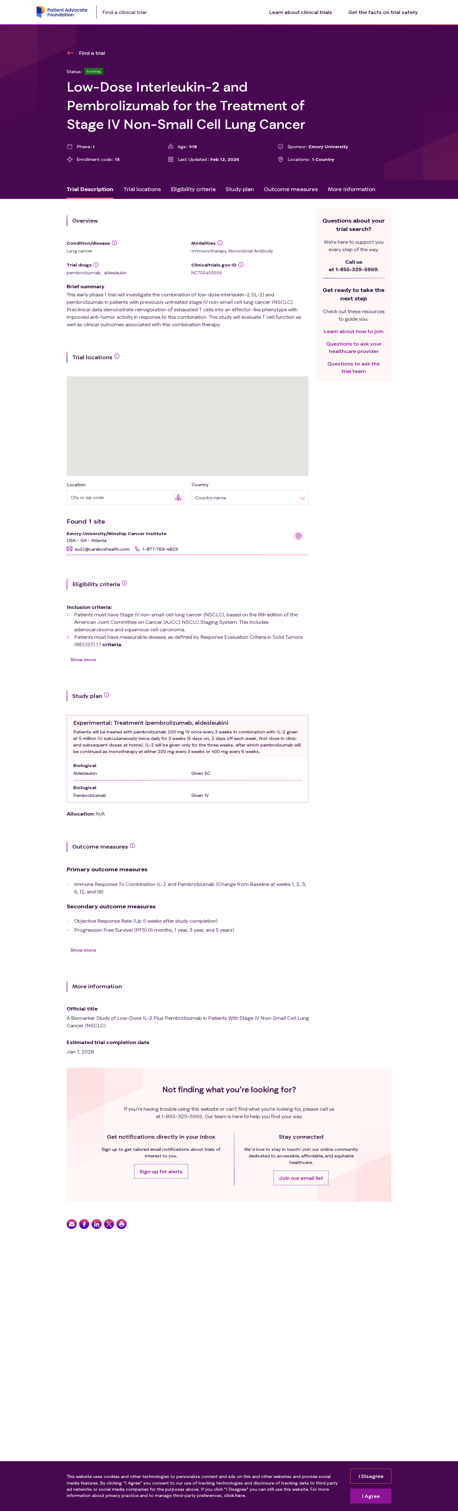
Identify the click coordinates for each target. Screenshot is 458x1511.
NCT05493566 (206, 272)
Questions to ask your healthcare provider (353, 347)
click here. (235, 1495)
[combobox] (122, 497)
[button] (98, 549)
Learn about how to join (354, 331)
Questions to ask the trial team (353, 367)
